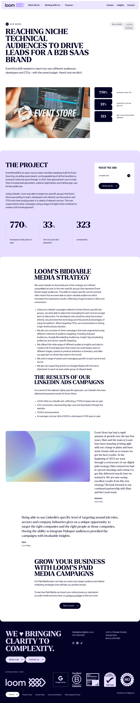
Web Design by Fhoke (72, 695)
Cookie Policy (40, 695)
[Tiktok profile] (81, 643)
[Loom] (14, 5)
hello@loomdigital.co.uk (82, 632)
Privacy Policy (27, 695)
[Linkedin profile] (77, 643)
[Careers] (12, 696)
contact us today (73, 596)
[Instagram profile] (73, 643)
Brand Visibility (117, 24)
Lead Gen (129, 24)
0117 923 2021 (78, 635)
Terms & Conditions (55, 695)
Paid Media (129, 28)
